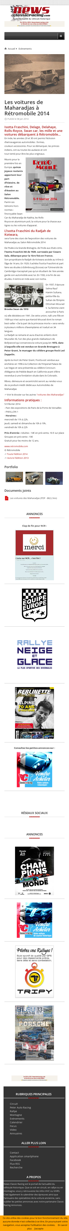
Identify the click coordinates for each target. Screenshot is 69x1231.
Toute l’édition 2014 (17, 454)
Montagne (16, 1115)
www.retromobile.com (16, 446)
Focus (13, 1126)
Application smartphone (24, 1156)
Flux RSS (15, 1163)
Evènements (25, 48)
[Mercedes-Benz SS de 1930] (34, 478)
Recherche (16, 1167)
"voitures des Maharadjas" (50, 394)
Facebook (15, 1160)
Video (13, 1129)
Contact (14, 1152)
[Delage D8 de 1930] (14, 476)
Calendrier (16, 1122)
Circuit (14, 1103)
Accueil (11, 48)
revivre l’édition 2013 (17, 457)
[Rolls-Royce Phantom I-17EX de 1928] (54, 478)
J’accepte (38, 1228)
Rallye (13, 1111)
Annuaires (16, 1133)
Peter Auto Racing (20, 1107)
